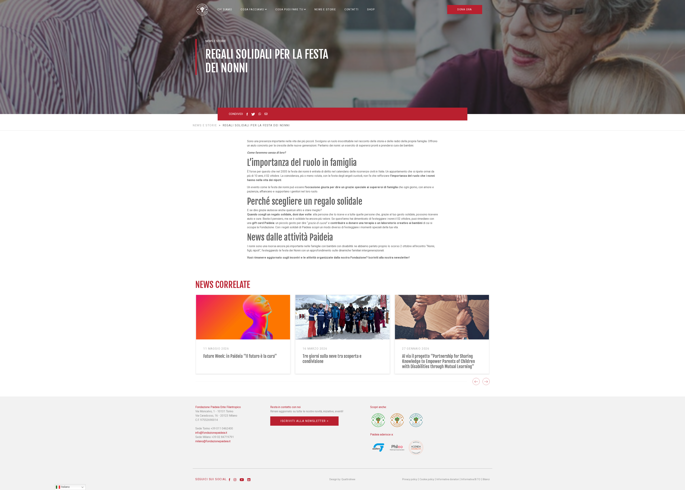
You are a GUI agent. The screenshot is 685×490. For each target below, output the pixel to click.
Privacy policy (409, 479)
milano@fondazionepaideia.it (212, 441)
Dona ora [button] (464, 9)
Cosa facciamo (252, 9)
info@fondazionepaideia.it (211, 433)
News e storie (205, 125)
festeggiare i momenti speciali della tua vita (371, 227)
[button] (476, 381)
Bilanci (486, 479)
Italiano (65, 487)
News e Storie (325, 9)
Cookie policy (427, 479)
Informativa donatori (448, 479)
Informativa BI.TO (470, 479)
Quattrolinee (348, 479)
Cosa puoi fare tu (289, 9)
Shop (371, 9)
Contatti (351, 9)
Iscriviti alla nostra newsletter (388, 258)
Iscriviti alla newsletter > (304, 421)
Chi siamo (224, 9)
